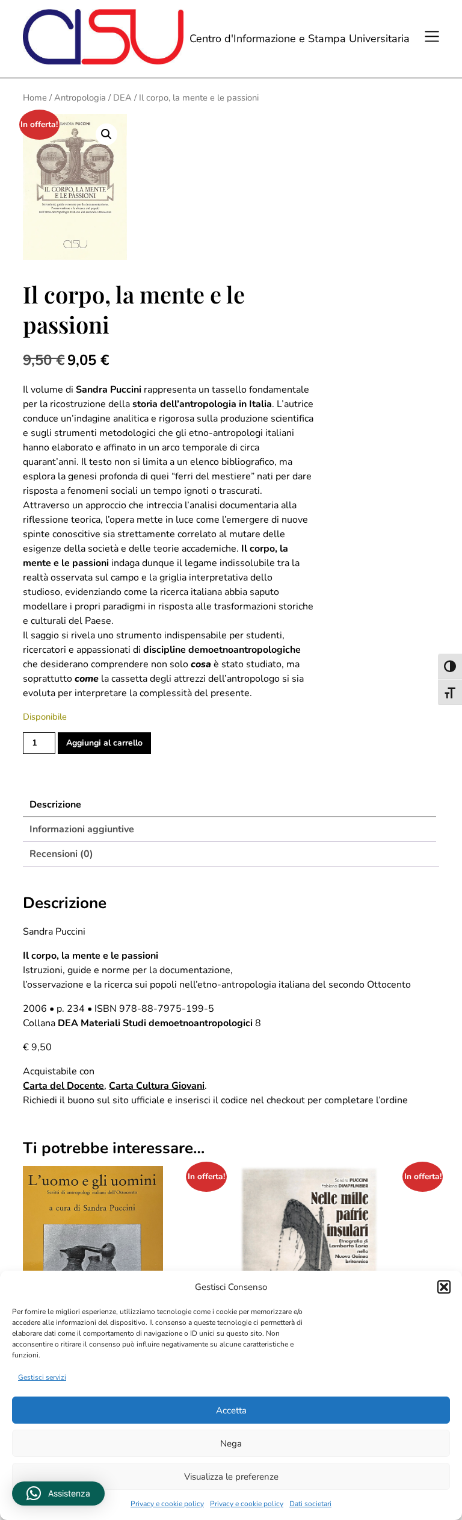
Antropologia (80, 98)
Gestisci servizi (42, 1377)
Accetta (231, 1410)
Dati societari (310, 1504)
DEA (122, 98)
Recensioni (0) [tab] (61, 854)
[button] (444, 1287)
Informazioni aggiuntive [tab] (81, 829)
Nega (231, 1443)
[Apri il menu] (430, 38)
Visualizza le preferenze (231, 1477)
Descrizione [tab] (55, 804)
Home (35, 98)
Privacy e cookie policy (167, 1504)
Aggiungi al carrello (104, 743)
